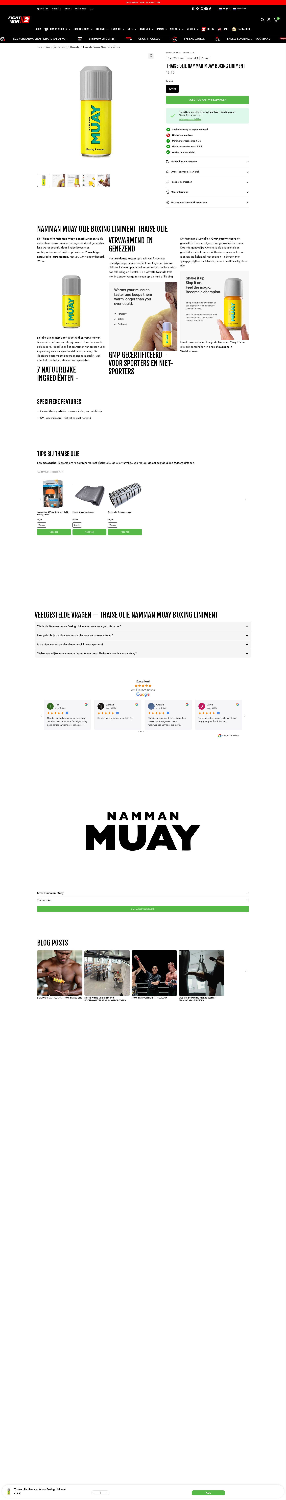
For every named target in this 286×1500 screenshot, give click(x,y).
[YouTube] (206, 8)
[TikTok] (210, 8)
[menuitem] (43, 8)
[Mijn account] (269, 19)
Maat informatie (179, 192)
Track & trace (80, 8)
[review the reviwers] (86, 705)
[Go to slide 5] (145, 731)
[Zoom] (150, 55)
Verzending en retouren (184, 161)
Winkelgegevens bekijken (190, 119)
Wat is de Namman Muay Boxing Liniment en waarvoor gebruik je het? (79, 626)
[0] (275, 19)
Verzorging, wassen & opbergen (189, 202)
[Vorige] (40, 499)
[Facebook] (193, 8)
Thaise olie (74, 47)
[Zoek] (262, 19)
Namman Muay (59, 47)
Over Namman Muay (143, 893)
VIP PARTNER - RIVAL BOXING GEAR (143, 2)
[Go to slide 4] (143, 731)
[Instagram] (202, 8)
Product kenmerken (181, 182)
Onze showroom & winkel (185, 172)
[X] (197, 8)
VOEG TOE (54, 532)
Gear (48, 47)
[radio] (172, 89)
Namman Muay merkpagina (143, 909)
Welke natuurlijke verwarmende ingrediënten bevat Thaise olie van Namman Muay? (87, 653)
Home (39, 47)
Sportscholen (42, 8)
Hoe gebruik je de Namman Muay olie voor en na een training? (75, 635)
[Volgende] (246, 499)
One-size (41, 525)
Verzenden (56, 8)
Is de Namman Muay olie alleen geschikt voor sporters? (70, 644)
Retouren (68, 8)
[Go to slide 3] (140, 731)
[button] (233, 8)
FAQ (91, 8)
